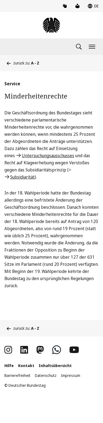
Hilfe (9, 365)
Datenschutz (46, 375)
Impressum (70, 375)
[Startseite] (51, 25)
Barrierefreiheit (17, 375)
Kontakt (26, 365)
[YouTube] (74, 349)
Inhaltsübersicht (55, 365)
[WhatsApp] (56, 349)
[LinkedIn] (24, 349)
